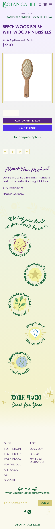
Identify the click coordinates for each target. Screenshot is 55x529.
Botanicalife (25, 524)
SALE (7, 474)
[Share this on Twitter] (5, 151)
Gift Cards (11, 469)
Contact (35, 454)
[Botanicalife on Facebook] (25, 512)
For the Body (12, 454)
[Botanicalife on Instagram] (29, 512)
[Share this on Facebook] (12, 151)
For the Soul (12, 464)
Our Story (36, 448)
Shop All (9, 480)
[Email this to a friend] (27, 151)
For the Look (12, 459)
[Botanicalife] (19, 5)
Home (24, 13)
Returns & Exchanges (37, 460)
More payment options (27, 137)
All (32, 13)
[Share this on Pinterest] (19, 151)
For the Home (13, 448)
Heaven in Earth (23, 40)
